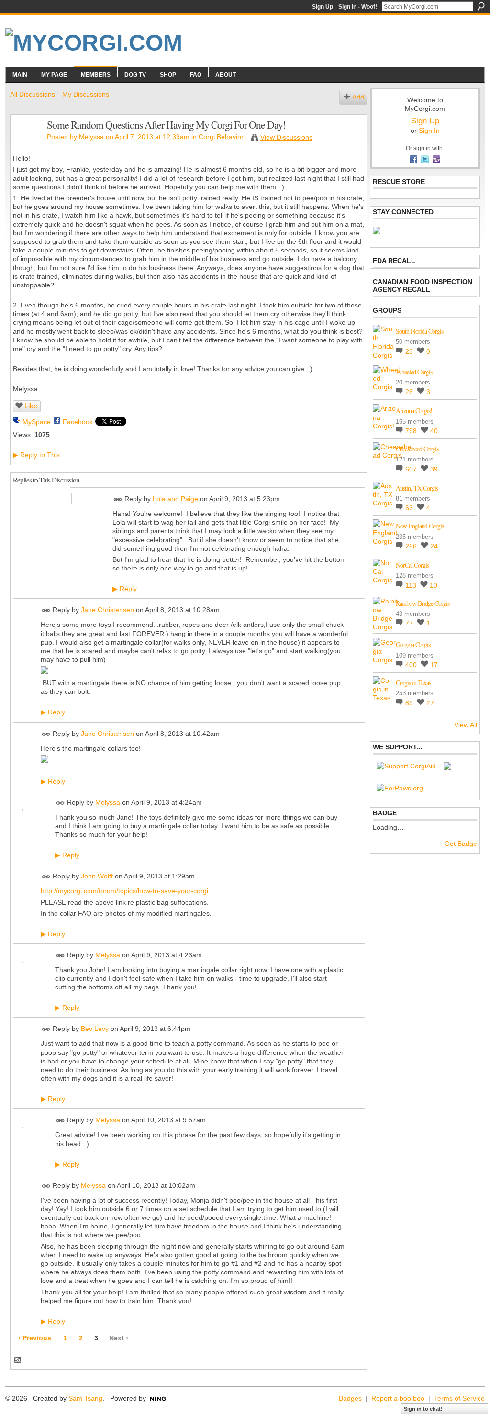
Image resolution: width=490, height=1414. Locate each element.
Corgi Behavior (221, 137)
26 (410, 391)
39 (434, 469)
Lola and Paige (175, 499)
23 (410, 351)
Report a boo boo (397, 1398)
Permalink (117, 499)
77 (410, 623)
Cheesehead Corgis (417, 448)
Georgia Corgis (413, 644)
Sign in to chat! (423, 1409)
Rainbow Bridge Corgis (422, 603)
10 (433, 585)
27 (430, 703)
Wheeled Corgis (414, 371)
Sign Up (322, 6)
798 (412, 431)
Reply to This (36, 455)
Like (30, 406)
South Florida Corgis (419, 331)
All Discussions (32, 94)
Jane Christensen (107, 610)
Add (358, 97)
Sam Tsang (85, 1398)
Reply (124, 588)
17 (434, 665)
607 (412, 469)
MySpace (36, 422)
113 (411, 585)
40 (434, 431)
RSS (18, 1360)
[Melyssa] (26, 145)
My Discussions (85, 94)
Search (481, 6)
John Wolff (97, 876)
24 (434, 546)
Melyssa (91, 137)
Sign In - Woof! (357, 6)
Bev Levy (95, 1029)
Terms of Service (459, 1398)
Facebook (78, 422)
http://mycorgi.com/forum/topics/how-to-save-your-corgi (124, 891)
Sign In (429, 130)
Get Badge (461, 843)
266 (412, 546)
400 (412, 665)
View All (465, 725)
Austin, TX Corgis (417, 488)
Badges (350, 1398)
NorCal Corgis (412, 565)
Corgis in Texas (413, 682)
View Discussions (286, 137)
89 (410, 703)
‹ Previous (34, 1338)
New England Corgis (420, 525)
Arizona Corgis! (414, 410)
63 (410, 508)
